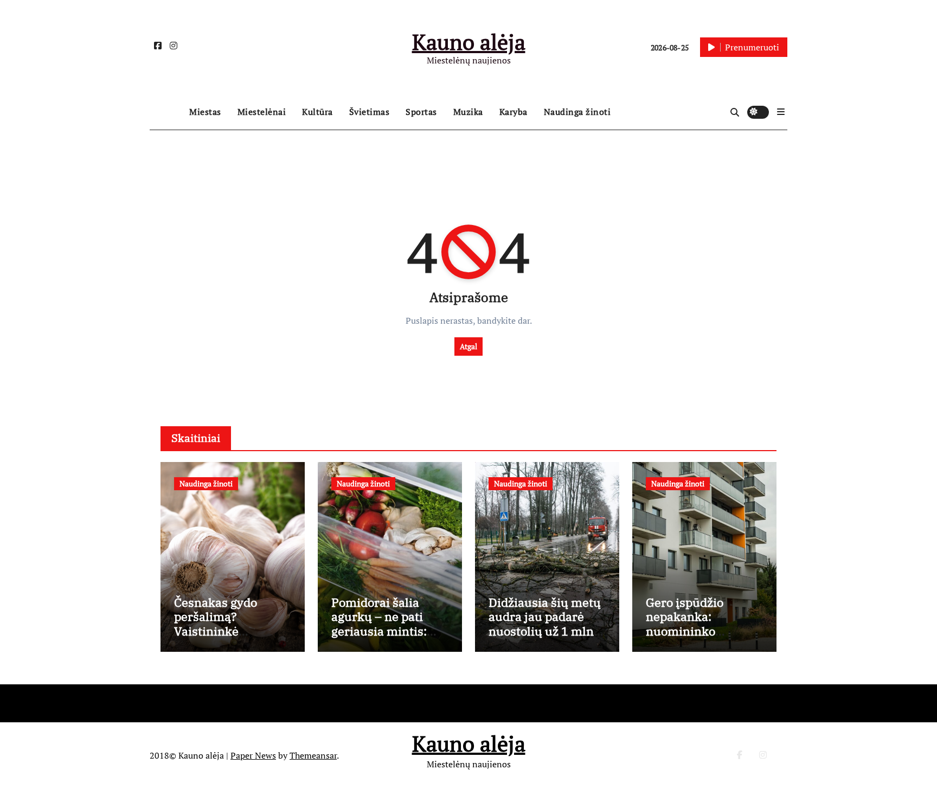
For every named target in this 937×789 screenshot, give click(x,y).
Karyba (513, 112)
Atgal (468, 346)
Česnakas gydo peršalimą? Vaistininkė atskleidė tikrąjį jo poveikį (225, 631)
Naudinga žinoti (577, 112)
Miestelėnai (262, 112)
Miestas (205, 112)
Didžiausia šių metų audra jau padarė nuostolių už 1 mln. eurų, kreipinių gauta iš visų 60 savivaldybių (545, 638)
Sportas (421, 112)
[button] (781, 111)
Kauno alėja (468, 41)
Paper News (253, 755)
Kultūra (317, 112)
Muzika (468, 112)
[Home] (166, 112)
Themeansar (313, 755)
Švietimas (369, 112)
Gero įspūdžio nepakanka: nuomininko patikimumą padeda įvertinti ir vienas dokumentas (702, 638)
